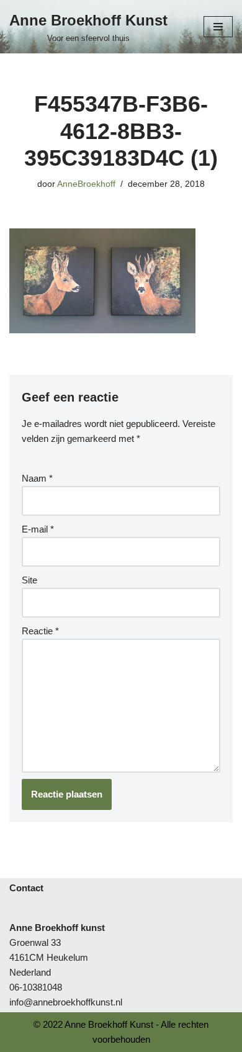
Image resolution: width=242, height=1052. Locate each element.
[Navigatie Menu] (218, 26)
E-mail (38, 529)
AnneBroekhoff (86, 184)
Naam (37, 478)
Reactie (40, 631)
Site (29, 580)
